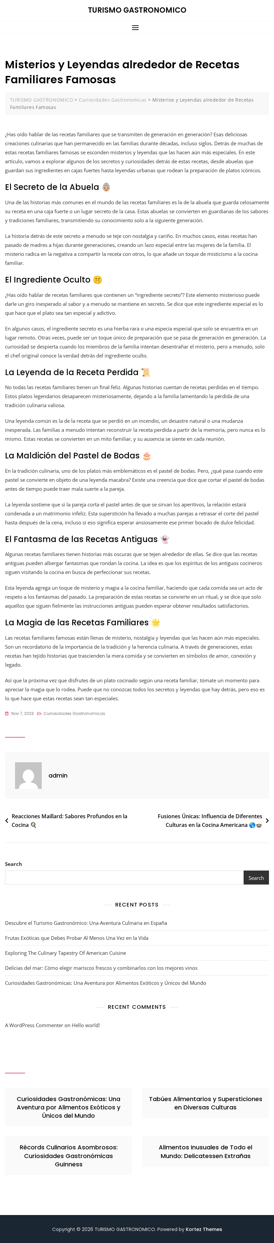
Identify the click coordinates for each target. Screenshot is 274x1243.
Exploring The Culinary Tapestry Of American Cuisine (65, 952)
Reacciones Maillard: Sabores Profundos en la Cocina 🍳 (69, 821)
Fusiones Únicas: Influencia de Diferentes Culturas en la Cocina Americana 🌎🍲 (210, 821)
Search (13, 864)
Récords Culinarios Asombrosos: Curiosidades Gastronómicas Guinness (69, 1155)
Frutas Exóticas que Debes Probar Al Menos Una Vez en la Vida (76, 937)
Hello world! (86, 1025)
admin (57, 775)
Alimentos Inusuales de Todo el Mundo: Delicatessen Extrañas (205, 1151)
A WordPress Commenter (34, 1025)
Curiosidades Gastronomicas (74, 713)
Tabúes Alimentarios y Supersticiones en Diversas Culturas (205, 1103)
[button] (137, 27)
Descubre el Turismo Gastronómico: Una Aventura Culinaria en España (86, 923)
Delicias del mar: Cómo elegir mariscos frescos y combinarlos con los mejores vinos (101, 967)
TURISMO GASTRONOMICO (137, 10)
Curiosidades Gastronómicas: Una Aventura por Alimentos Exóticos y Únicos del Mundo (105, 982)
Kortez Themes (204, 1229)
